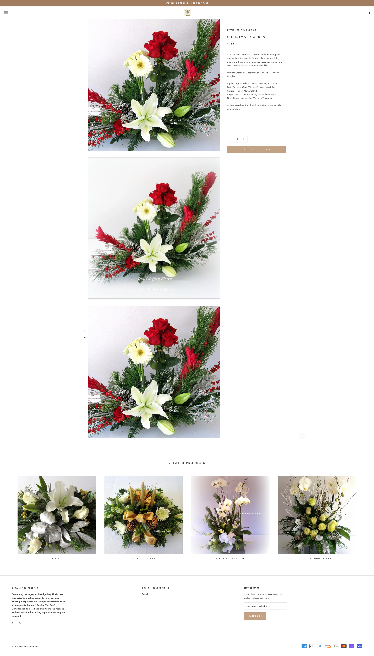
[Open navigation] (6, 12)
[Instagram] (20, 622)
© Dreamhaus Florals (25, 646)
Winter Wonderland (317, 558)
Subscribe (255, 616)
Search (145, 594)
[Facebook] (13, 622)
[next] (365, 516)
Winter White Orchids (230, 558)
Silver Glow (56, 558)
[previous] (9, 516)
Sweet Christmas (143, 558)
